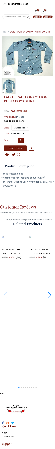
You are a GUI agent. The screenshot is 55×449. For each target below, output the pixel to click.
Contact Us (8, 436)
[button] (49, 295)
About (5, 432)
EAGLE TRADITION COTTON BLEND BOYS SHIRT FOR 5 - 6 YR (40, 253)
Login (2, 219)
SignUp (48, 17)
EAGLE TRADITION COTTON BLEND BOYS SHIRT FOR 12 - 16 (13, 253)
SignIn (37, 17)
